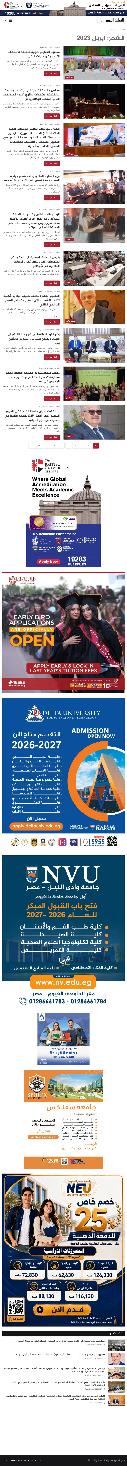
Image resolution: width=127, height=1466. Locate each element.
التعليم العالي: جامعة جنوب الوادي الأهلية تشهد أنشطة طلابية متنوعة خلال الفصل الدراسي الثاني (31, 300)
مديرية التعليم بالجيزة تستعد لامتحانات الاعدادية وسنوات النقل (33, 54)
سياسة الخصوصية (16, 1460)
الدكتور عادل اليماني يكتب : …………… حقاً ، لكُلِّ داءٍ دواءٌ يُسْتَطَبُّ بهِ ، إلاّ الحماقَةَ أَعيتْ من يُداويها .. (59, 1355)
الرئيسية (120, 30)
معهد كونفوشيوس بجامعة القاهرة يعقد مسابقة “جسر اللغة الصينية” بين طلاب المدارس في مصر (33, 377)
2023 (114, 30)
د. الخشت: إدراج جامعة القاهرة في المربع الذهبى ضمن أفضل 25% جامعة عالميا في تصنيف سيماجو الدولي (32, 416)
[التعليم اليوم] (110, 20)
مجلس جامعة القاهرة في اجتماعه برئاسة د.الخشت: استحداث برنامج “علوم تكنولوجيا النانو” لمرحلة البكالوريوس (31, 95)
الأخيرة (38, 446)
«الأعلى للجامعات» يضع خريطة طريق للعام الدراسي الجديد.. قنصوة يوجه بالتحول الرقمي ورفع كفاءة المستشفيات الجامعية (59, 1384)
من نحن (26, 1460)
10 (54, 446)
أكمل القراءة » (51, 73)
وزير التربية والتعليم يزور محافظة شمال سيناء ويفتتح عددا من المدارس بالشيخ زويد (34, 339)
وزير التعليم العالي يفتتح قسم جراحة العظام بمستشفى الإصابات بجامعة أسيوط (31, 178)
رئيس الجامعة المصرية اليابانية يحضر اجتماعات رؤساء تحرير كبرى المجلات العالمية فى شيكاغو (35, 262)
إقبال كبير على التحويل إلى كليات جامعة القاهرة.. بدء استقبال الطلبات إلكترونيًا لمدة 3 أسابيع (61, 1341)
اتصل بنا (6, 1460)
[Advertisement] (63, 1428)
